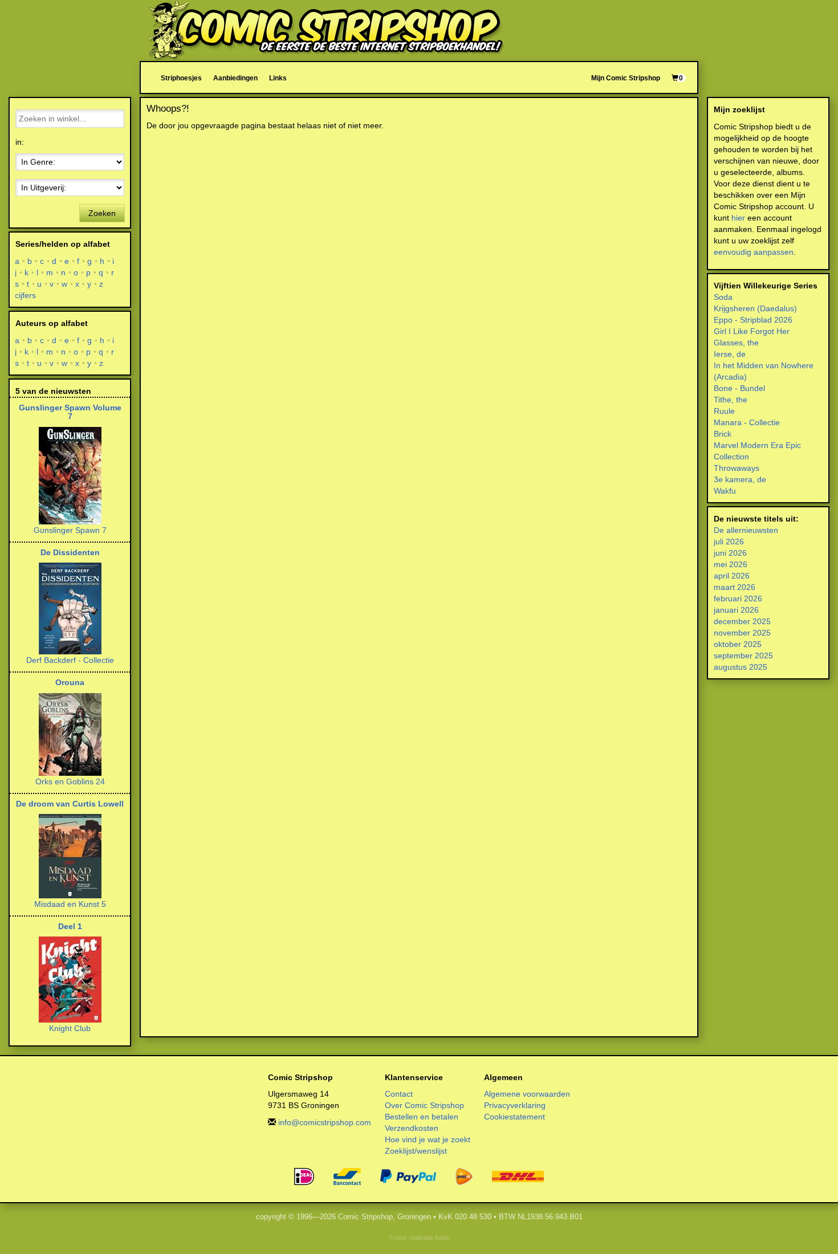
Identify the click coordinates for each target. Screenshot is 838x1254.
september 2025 (743, 655)
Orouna (69, 682)
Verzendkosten (411, 1128)
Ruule (724, 411)
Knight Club (70, 1028)
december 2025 (742, 621)
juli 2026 (729, 541)
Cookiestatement (514, 1116)
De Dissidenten (70, 552)
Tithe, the (730, 399)
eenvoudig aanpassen (754, 251)
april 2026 (732, 575)
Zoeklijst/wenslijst (416, 1150)
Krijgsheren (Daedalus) (755, 308)
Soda (723, 297)
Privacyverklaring (515, 1105)
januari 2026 (736, 609)
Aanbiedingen (235, 78)
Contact (399, 1093)
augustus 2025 (740, 666)
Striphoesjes (181, 78)
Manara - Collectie (747, 422)
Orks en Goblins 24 (70, 781)
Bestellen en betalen (421, 1116)
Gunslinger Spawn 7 (70, 530)
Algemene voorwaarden (527, 1093)
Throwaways (736, 468)
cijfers (25, 295)
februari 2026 (738, 598)
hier (738, 217)
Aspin (442, 1237)
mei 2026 (730, 564)
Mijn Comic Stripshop (625, 78)
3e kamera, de (740, 479)
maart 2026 (734, 587)
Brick (722, 433)
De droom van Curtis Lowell (70, 803)
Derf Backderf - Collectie (70, 660)
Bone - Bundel (739, 388)
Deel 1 (70, 926)
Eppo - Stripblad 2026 (753, 319)
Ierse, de (730, 354)
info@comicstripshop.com (324, 1122)
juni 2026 (730, 552)
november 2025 (742, 632)
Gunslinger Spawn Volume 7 (70, 412)
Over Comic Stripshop (424, 1105)
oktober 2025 (738, 644)
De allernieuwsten (746, 530)
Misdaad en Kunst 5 (70, 904)
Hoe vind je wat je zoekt (427, 1139)
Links (278, 78)
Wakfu (725, 490)
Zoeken (102, 213)
